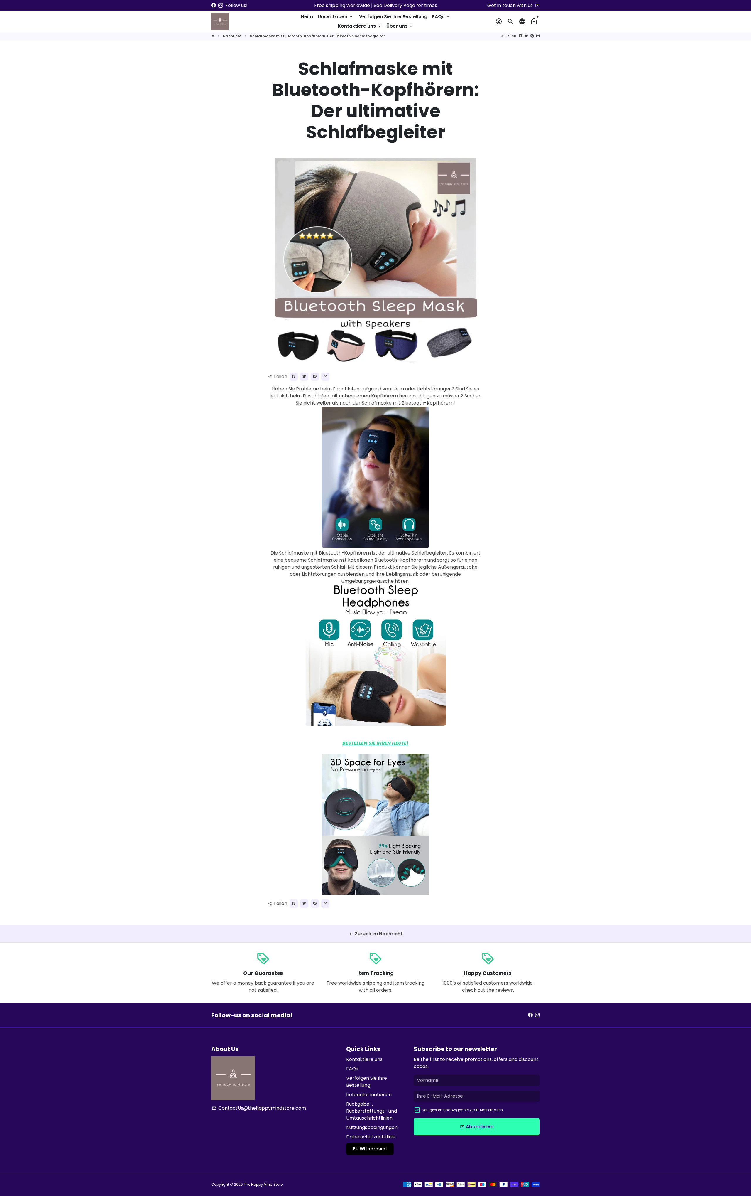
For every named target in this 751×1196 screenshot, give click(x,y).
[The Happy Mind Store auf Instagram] (220, 5)
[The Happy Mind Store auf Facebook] (213, 5)
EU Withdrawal (370, 1149)
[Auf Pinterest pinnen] (532, 35)
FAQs (441, 16)
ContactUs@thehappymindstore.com (259, 1108)
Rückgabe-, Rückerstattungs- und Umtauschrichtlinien (371, 1111)
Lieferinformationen (369, 1094)
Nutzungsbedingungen (372, 1127)
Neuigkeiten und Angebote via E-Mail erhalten (462, 1109)
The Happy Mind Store (263, 1184)
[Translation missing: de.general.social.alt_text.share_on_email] (538, 35)
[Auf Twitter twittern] (526, 35)
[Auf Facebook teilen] (520, 35)
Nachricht (232, 35)
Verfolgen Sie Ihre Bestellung (393, 16)
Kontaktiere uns (360, 26)
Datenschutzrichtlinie (370, 1136)
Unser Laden (335, 16)
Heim (307, 16)
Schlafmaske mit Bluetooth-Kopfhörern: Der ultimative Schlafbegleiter (317, 35)
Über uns (399, 26)
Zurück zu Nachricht (375, 933)
